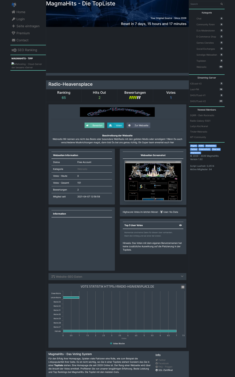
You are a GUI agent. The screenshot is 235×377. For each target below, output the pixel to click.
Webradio (82, 169)
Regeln (194, 146)
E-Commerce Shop (209, 36)
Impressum (195, 153)
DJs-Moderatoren (209, 30)
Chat (209, 18)
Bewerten (97, 125)
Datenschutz (204, 149)
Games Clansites (209, 42)
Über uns (216, 149)
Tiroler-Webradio (198, 131)
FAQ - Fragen (165, 366)
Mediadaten (211, 146)
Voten (118, 125)
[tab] (117, 276)
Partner (194, 149)
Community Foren (209, 24)
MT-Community (198, 137)
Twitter (162, 360)
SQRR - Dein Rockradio (202, 115)
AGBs (201, 146)
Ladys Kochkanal (199, 126)
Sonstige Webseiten (209, 54)
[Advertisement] (117, 49)
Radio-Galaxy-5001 (200, 120)
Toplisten (209, 60)
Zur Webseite (141, 125)
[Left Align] (222, 4)
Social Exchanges (209, 48)
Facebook (163, 363)
